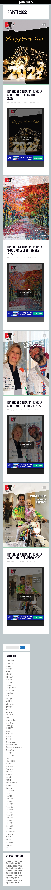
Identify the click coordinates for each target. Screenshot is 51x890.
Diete (7, 695)
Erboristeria (9, 712)
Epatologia (9, 706)
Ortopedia (8, 777)
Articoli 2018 (9, 676)
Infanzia (8, 731)
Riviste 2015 (9, 801)
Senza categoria (10, 831)
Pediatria (8, 785)
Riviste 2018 (9, 809)
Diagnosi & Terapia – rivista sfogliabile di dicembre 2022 (24, 95)
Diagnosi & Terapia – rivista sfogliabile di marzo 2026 (14, 862)
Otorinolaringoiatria (11, 782)
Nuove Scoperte (10, 760)
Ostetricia (8, 779)
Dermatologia (10, 690)
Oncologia (9, 774)
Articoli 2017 (9, 674)
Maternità (8, 739)
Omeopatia (9, 771)
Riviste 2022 (35, 102)
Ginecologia (9, 725)
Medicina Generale (11, 744)
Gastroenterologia (11, 720)
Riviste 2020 (10, 815)
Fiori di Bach (9, 714)
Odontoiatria (9, 766)
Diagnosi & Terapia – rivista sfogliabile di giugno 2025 (14, 876)
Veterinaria (9, 844)
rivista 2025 (9, 796)
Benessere (9, 679)
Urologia (8, 839)
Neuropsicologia (10, 755)
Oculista (8, 763)
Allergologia (9, 663)
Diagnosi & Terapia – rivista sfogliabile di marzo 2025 (14, 881)
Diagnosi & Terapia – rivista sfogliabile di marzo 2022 (24, 556)
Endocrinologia (10, 704)
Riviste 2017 (9, 807)
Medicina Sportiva (11, 750)
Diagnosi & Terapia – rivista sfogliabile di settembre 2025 (14, 871)
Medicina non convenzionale (14, 747)
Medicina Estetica (11, 741)
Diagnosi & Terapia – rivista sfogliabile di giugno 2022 (24, 404)
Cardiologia (9, 682)
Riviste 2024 (9, 825)
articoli (8, 671)
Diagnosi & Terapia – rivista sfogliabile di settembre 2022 (24, 250)
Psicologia (9, 788)
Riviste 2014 (9, 798)
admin (25, 102)
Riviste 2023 (9, 823)
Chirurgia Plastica (11, 687)
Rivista (8, 793)
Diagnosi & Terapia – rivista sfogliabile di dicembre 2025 (14, 866)
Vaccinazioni (9, 842)
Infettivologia (9, 733)
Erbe (7, 709)
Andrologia (9, 666)
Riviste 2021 (9, 817)
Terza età (8, 836)
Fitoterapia (9, 717)
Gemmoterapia (10, 722)
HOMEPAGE (9, 728)
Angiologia (9, 668)
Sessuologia (9, 834)
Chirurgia (8, 685)
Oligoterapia (9, 769)
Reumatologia (10, 790)
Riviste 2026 (9, 828)
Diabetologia (9, 693)
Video (7, 847)
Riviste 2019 (9, 812)
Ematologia (9, 701)
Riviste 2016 (9, 804)
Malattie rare (9, 736)
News (7, 758)
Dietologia (9, 698)
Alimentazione (10, 660)
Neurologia (9, 752)
